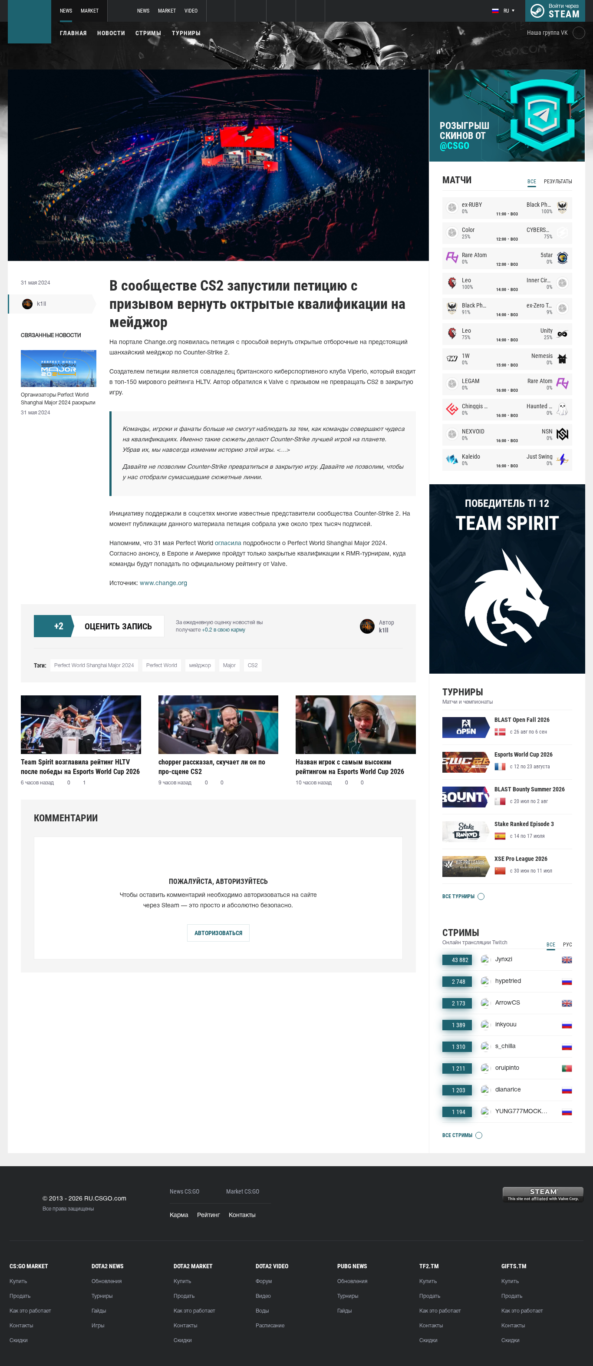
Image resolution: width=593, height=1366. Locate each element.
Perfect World (161, 665)
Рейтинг (208, 1215)
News (66, 11)
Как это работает (30, 1311)
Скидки (19, 1340)
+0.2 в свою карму (223, 630)
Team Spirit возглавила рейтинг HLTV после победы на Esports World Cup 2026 (80, 767)
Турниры (186, 33)
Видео (263, 1296)
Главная (73, 33)
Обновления (107, 1281)
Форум (264, 1281)
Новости (111, 33)
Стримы (148, 33)
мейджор (200, 665)
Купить (18, 1281)
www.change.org (163, 583)
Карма (179, 1215)
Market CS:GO (242, 1191)
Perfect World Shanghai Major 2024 (94, 665)
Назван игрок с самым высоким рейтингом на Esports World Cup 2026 (350, 767)
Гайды (99, 1311)
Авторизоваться (218, 932)
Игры (98, 1325)
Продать (20, 1296)
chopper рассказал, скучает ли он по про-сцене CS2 (211, 767)
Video (191, 11)
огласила (228, 543)
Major (229, 665)
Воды (262, 1311)
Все (531, 182)
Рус (567, 945)
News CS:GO (184, 1191)
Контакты (242, 1215)
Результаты (558, 182)
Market (90, 11)
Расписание (270, 1325)
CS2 (253, 665)
